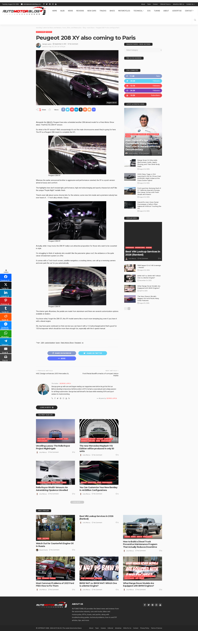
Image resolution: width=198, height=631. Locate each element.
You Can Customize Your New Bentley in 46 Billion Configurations (98, 488)
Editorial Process (165, 4)
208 (42, 343)
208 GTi (49, 122)
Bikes (112, 10)
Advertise (177, 10)
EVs (148, 10)
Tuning (157, 10)
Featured (100, 439)
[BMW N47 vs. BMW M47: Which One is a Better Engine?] (99, 569)
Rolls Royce (41, 439)
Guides (133, 537)
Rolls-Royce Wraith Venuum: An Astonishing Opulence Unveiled (52, 488)
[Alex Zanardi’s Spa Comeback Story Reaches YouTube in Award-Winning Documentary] (143, 132)
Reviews (80, 10)
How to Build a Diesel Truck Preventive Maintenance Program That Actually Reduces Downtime (140, 544)
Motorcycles (124, 10)
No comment (74, 44)
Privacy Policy (144, 628)
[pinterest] (143, 86)
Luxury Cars (51, 439)
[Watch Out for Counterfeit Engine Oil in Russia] (55, 528)
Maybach (84, 441)
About (143, 4)
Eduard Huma (43, 550)
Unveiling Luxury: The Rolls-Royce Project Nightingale (53, 447)
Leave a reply (45, 407)
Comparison (130, 247)
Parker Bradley (133, 153)
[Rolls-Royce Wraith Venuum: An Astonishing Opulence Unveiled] (55, 473)
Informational (140, 247)
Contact (188, 10)
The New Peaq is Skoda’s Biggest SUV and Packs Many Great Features (148, 298)
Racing (128, 134)
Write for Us (127, 628)
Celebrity (135, 134)
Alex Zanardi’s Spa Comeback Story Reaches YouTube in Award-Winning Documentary (142, 145)
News (70, 10)
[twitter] (143, 81)
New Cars (91, 10)
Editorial (110, 628)
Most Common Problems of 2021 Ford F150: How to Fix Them (55, 584)
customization (50, 343)
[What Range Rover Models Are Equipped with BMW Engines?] (130, 288)
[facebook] (143, 76)
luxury (58, 343)
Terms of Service (156, 628)
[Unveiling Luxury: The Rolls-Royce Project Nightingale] (55, 431)
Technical (138, 10)
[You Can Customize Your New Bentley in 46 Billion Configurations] (99, 473)
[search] (195, 20)
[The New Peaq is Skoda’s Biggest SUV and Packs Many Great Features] (130, 299)
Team (149, 4)
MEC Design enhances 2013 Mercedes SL (52, 374)
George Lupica (46, 44)
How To (139, 537)
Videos (128, 136)
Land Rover (128, 576)
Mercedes (84, 439)
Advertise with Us (178, 4)
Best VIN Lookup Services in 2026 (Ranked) (142, 253)
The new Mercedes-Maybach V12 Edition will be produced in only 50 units (97, 448)
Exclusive (92, 439)
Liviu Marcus (43, 452)
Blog (62, 10)
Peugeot (48, 32)
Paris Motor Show (67, 343)
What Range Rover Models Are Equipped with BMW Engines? (138, 584)
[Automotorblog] (24, 11)
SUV (137, 578)
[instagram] (143, 91)
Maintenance (147, 537)
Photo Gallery (42, 441)
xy (82, 343)
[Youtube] (143, 95)
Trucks (103, 10)
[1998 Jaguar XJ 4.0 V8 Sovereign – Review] (130, 268)
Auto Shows (40, 32)
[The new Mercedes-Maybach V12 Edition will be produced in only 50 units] (99, 431)
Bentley (83, 482)
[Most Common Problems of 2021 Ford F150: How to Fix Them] (55, 569)
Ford (39, 578)
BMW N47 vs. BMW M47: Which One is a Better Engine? (98, 584)
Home (54, 10)
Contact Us (189, 4)
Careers (155, 4)
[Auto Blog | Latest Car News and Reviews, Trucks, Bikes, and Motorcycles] (51, 605)
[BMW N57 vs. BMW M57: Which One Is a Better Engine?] (130, 278)
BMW (82, 578)
